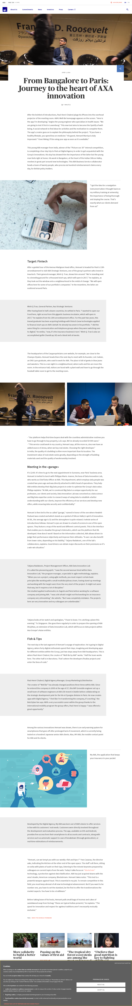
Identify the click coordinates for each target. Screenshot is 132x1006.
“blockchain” (89, 870)
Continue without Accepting (122, 963)
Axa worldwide (117, 2)
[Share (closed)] (120, 68)
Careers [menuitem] (70, 9)
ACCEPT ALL (101, 990)
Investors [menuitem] (50, 9)
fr (128, 2)
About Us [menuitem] (14, 9)
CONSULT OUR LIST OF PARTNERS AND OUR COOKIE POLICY (21, 1004)
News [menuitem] (40, 9)
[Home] (5, 9)
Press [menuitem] (61, 9)
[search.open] (127, 9)
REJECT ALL (100, 984)
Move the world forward (42, 918)
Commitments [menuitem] (27, 9)
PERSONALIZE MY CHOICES (101, 979)
